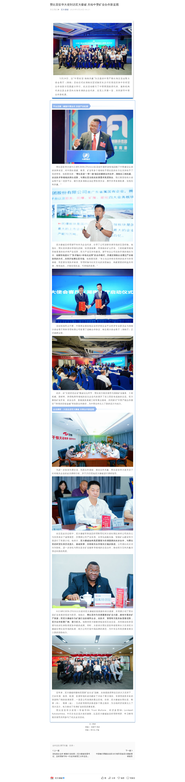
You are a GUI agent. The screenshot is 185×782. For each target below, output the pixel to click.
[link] (60, 778)
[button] (92, 745)
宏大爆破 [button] (65, 9)
